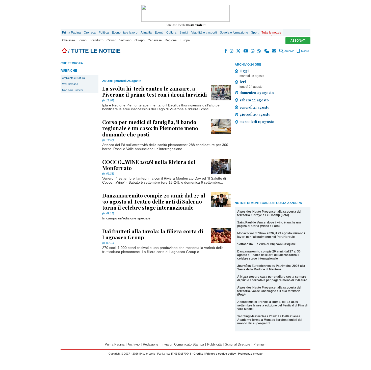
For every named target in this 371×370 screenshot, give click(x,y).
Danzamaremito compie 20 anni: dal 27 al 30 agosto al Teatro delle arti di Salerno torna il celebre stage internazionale (269, 255)
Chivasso (68, 40)
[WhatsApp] (253, 50)
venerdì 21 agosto (255, 107)
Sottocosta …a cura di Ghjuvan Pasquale (266, 244)
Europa (185, 40)
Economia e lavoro (125, 32)
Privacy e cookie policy (220, 353)
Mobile (304, 50)
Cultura (171, 32)
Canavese (155, 40)
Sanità (183, 32)
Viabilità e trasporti (204, 32)
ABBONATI (297, 40)
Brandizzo (96, 40)
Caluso (111, 40)
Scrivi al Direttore (237, 344)
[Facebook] (225, 50)
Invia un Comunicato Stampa (183, 344)
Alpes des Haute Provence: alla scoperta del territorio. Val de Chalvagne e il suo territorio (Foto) (269, 291)
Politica (104, 32)
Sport (254, 32)
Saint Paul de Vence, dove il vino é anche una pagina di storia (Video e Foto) (269, 224)
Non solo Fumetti (72, 90)
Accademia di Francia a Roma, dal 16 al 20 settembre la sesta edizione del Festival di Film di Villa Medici (272, 305)
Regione (171, 40)
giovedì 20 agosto (255, 114)
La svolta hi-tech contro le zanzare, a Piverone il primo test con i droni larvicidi (154, 91)
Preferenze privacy (250, 353)
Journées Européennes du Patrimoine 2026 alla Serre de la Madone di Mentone (271, 267)
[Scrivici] (274, 50)
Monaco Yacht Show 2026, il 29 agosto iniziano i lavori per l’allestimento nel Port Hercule (271, 235)
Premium (260, 344)
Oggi (244, 70)
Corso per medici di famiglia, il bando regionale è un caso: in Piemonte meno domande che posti (150, 127)
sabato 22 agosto (254, 99)
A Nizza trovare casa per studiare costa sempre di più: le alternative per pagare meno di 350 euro (272, 278)
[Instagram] (232, 50)
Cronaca (90, 32)
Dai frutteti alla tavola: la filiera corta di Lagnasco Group (152, 234)
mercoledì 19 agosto (257, 121)
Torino (82, 40)
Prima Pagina (71, 32)
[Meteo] (267, 50)
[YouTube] (246, 50)
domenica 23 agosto (257, 92)
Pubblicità (214, 344)
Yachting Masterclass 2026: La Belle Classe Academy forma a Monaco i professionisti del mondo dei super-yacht (269, 320)
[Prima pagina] (64, 51)
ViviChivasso (70, 84)
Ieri (243, 81)
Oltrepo (140, 40)
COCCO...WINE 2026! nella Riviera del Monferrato (148, 164)
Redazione (150, 344)
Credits (198, 353)
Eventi (159, 32)
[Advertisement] (272, 163)
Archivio (289, 50)
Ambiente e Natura (73, 77)
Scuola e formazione (234, 32)
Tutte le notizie (271, 32)
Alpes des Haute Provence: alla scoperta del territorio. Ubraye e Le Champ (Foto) (269, 213)
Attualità (146, 32)
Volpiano (125, 40)
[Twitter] (238, 50)
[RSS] (259, 50)
